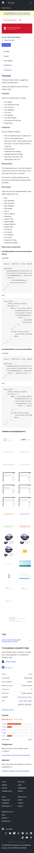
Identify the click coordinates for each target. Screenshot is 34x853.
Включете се (22, 797)
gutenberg (21, 704)
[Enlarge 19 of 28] (14, 548)
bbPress (5, 818)
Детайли (7, 51)
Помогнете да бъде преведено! (20, 14)
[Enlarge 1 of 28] (14, 437)
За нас (4, 782)
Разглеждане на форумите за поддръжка (16, 755)
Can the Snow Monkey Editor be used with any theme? (11, 640)
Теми (19, 785)
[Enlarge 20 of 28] (30, 548)
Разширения (22, 788)
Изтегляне (6, 45)
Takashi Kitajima (9, 40)
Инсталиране (8, 61)
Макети (20, 791)
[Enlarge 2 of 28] (30, 437)
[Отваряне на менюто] (31, 2)
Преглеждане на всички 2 (25, 697)
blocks (25, 701)
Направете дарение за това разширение (15, 771)
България (9, 829)
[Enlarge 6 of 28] (30, 461)
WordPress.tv (7, 806)
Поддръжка (7, 70)
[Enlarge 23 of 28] (14, 573)
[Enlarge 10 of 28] (30, 486)
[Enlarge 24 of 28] (30, 573)
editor (30, 701)
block (20, 701)
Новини (4, 785)
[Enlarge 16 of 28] (30, 523)
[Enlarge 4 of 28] (30, 449)
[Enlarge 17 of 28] (14, 536)
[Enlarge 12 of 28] (30, 498)
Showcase (21, 782)
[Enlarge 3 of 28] (14, 449)
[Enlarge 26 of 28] (30, 585)
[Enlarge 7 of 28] (14, 474)
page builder (28, 704)
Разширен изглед (8, 709)
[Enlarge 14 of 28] (30, 511)
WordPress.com (8, 812)
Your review (5, 739)
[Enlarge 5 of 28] (14, 461)
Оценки (6, 56)
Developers (5, 803)
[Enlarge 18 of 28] (30, 536)
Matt (4, 815)
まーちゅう (8, 667)
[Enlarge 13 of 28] (14, 511)
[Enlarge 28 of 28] (30, 610)
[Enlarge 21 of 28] (14, 560)
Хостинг (4, 788)
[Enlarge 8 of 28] (30, 474)
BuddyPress (6, 821)
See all (30, 739)
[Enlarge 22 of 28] (30, 560)
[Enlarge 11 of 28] (14, 498)
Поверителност (7, 791)
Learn (3, 797)
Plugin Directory (6, 8)
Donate (21, 803)
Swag (20, 806)
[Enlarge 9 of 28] (14, 486)
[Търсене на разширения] (20, 20)
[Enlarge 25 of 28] (14, 585)
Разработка (7, 65)
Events (20, 800)
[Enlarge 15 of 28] (14, 523)
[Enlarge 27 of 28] (14, 598)
